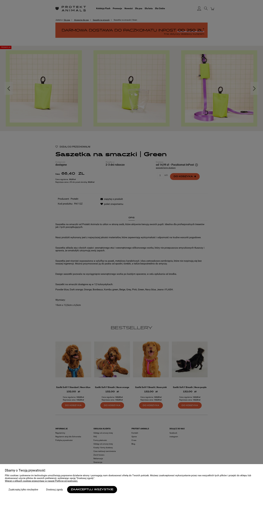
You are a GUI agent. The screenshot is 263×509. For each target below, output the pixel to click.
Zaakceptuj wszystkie (92, 489)
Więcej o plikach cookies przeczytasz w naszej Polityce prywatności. (41, 480)
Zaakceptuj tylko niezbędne (23, 489)
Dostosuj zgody (54, 489)
